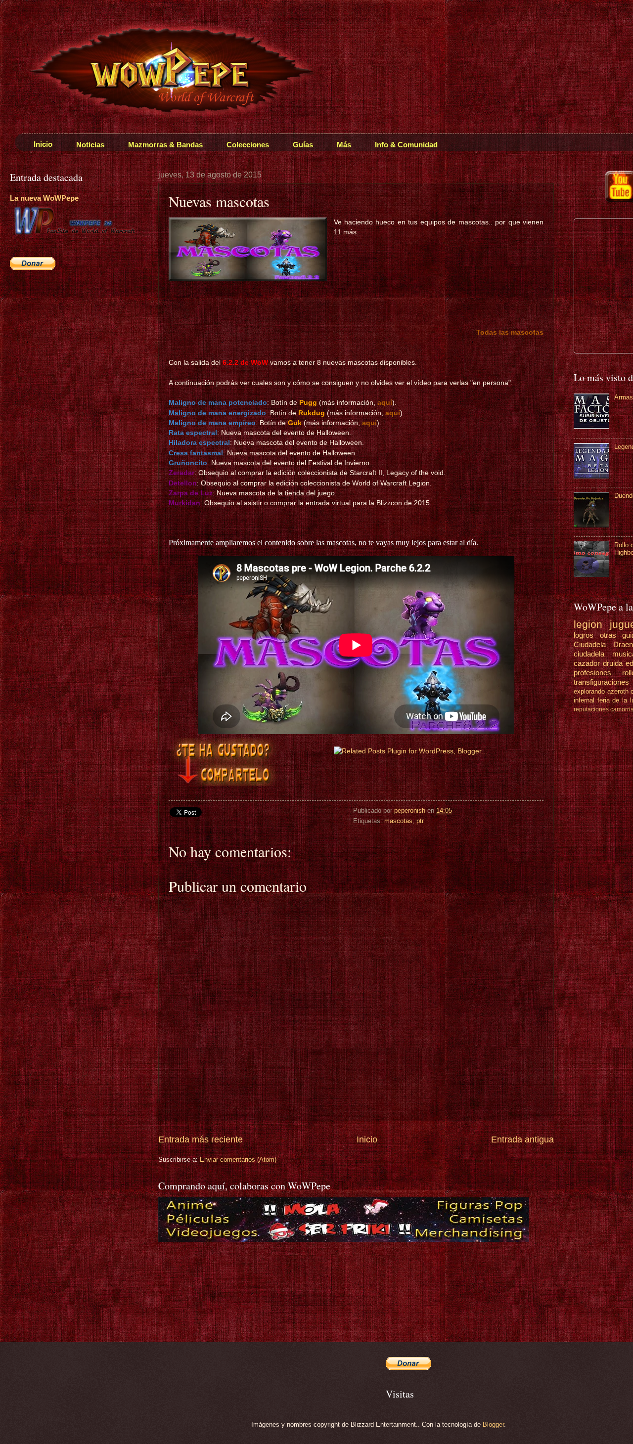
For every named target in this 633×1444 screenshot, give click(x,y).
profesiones (592, 672)
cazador (587, 663)
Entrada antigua (522, 1139)
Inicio (367, 1139)
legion (588, 624)
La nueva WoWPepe (44, 198)
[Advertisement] (72, 349)
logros (583, 635)
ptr (420, 821)
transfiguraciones (601, 682)
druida (613, 663)
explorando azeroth (601, 691)
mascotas (398, 821)
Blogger (493, 1424)
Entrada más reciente (200, 1139)
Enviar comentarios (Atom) (238, 1159)
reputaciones (591, 709)
